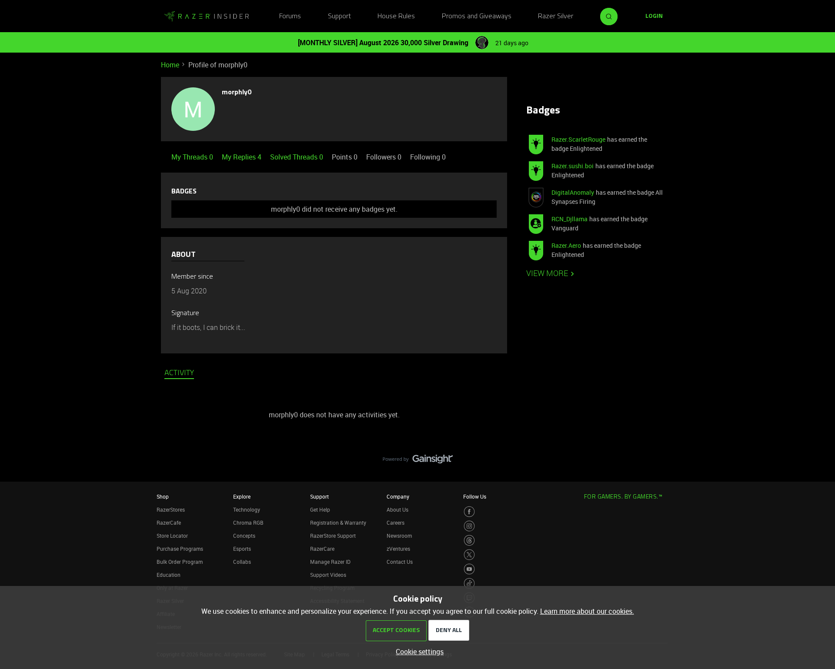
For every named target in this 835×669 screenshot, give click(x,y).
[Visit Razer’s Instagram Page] (469, 526)
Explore (241, 496)
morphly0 (237, 92)
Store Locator (172, 535)
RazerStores (171, 509)
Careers (395, 522)
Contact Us (400, 561)
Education (168, 574)
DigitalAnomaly (572, 192)
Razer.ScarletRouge (578, 139)
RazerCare (322, 548)
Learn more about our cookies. (587, 611)
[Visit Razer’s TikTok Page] (469, 583)
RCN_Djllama (569, 219)
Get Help (320, 509)
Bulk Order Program (180, 561)
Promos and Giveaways (476, 16)
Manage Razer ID (330, 561)
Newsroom (399, 535)
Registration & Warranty (338, 522)
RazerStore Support (333, 535)
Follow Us (474, 496)
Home (170, 65)
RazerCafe (169, 522)
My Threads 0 (193, 157)
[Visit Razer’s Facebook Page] (469, 512)
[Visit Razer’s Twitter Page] (469, 555)
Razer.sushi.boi (572, 166)
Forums (290, 16)
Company (398, 496)
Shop (163, 496)
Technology (246, 509)
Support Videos (328, 574)
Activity (179, 373)
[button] (654, 16)
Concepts (244, 535)
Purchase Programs (180, 548)
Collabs (242, 561)
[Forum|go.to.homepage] (206, 16)
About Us (397, 509)
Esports (242, 548)
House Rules (396, 16)
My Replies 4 (242, 157)
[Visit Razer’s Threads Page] (469, 540)
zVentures (398, 548)
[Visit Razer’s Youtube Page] (469, 569)
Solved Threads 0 (297, 157)
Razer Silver (555, 16)
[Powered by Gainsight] (418, 461)
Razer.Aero (566, 245)
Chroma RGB (248, 522)
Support (339, 16)
